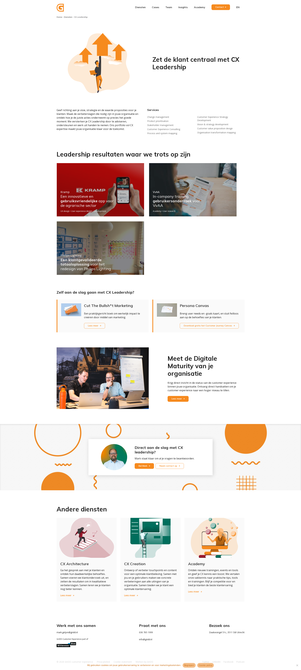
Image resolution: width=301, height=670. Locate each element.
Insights (183, 7)
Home (59, 17)
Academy (199, 7)
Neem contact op (168, 465)
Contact (219, 7)
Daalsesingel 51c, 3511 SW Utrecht (227, 632)
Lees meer (93, 325)
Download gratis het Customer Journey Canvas (208, 325)
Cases (155, 7)
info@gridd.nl (145, 639)
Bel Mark (143, 465)
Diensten (140, 7)
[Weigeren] (297, 665)
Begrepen (189, 665)
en (238, 7)
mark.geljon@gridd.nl (67, 632)
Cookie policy (205, 665)
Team (168, 7)
